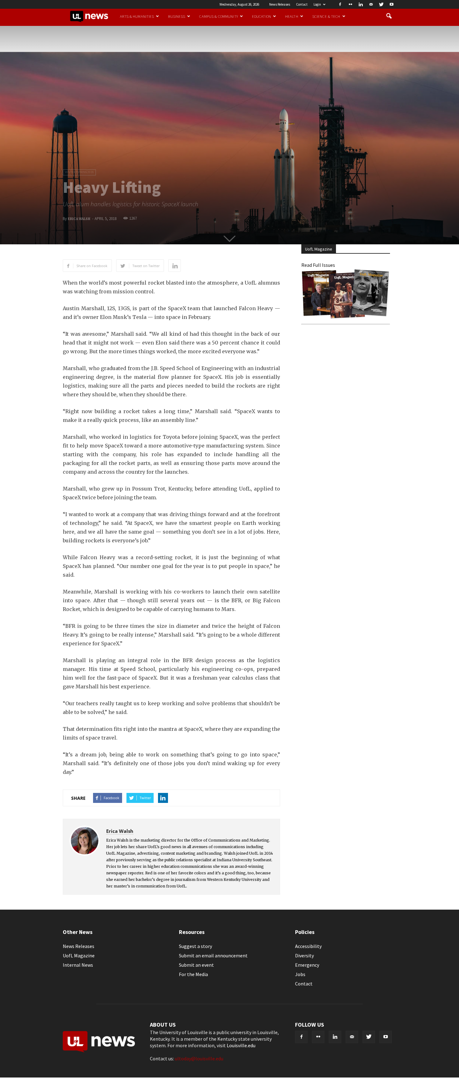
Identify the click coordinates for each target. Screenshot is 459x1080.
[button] (388, 16)
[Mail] (371, 4)
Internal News (78, 965)
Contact (302, 4)
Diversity (304, 955)
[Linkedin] (360, 4)
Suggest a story (195, 946)
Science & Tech (326, 16)
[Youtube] (391, 4)
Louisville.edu (241, 1045)
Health (291, 16)
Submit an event (196, 965)
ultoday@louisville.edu (199, 1058)
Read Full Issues (318, 265)
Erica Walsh (79, 219)
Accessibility (308, 946)
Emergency (307, 965)
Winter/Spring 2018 (79, 172)
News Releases (279, 4)
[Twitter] (381, 4)
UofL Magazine (79, 955)
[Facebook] (340, 4)
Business (176, 16)
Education (261, 16)
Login (317, 4)
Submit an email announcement (213, 955)
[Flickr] (350, 4)
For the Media (193, 974)
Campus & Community (218, 16)
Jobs (300, 974)
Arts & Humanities (137, 16)
